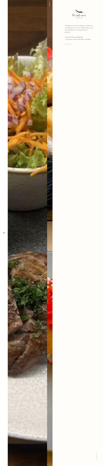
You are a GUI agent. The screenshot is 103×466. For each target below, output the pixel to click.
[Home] (79, 14)
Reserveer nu (69, 44)
